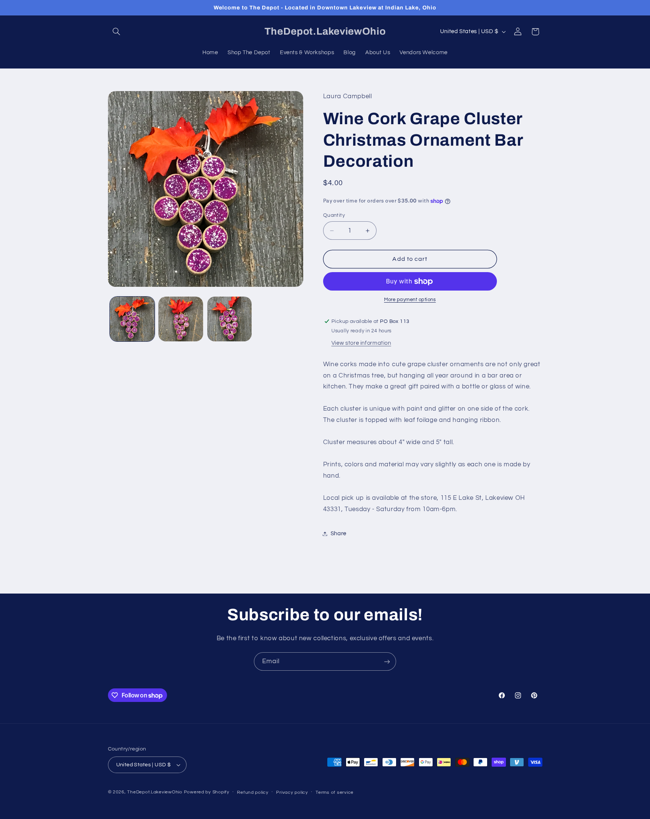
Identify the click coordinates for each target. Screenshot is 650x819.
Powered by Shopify (206, 792)
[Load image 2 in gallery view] (180, 319)
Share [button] (338, 533)
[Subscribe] (387, 661)
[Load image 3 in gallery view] (229, 319)
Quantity (334, 215)
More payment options (410, 300)
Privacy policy (292, 792)
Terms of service (335, 792)
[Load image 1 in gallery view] (132, 319)
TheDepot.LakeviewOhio (154, 792)
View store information (361, 343)
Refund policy (253, 792)
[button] (116, 31)
